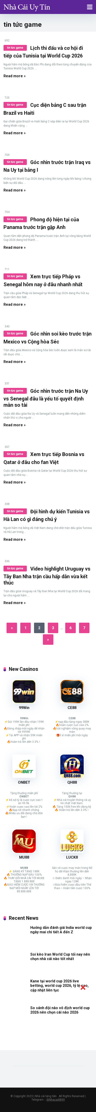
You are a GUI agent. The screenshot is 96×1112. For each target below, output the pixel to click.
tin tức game (15, 47)
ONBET (24, 782)
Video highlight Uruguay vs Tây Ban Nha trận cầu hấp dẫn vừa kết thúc (46, 576)
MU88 (24, 857)
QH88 (72, 782)
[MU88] (24, 851)
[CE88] (72, 702)
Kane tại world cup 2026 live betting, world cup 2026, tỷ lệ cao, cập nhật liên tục (59, 985)
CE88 (72, 707)
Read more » (14, 76)
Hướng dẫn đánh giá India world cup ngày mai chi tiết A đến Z (61, 929)
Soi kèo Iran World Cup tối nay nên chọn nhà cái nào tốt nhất (60, 956)
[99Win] (24, 702)
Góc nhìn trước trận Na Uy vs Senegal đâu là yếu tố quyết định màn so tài (45, 398)
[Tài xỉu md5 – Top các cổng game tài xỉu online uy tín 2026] (26, 6)
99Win (24, 707)
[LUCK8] (72, 851)
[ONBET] (24, 776)
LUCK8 (72, 857)
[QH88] (72, 776)
